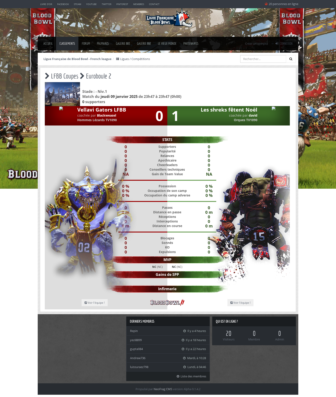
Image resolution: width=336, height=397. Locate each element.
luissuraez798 (139, 367)
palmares (103, 43)
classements (67, 43)
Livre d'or (46, 4)
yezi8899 (136, 340)
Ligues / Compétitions (135, 59)
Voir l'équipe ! (242, 303)
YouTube (91, 4)
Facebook (63, 4)
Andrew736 (137, 358)
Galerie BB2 (144, 43)
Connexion (286, 43)
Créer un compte (256, 44)
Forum (86, 43)
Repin (134, 331)
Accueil (48, 43)
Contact (154, 4)
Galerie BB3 (123, 43)
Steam (77, 4)
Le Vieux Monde (167, 43)
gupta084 (136, 349)
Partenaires (191, 43)
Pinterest (122, 4)
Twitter (106, 4)
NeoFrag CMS (163, 389)
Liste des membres (193, 376)
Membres (138, 4)
